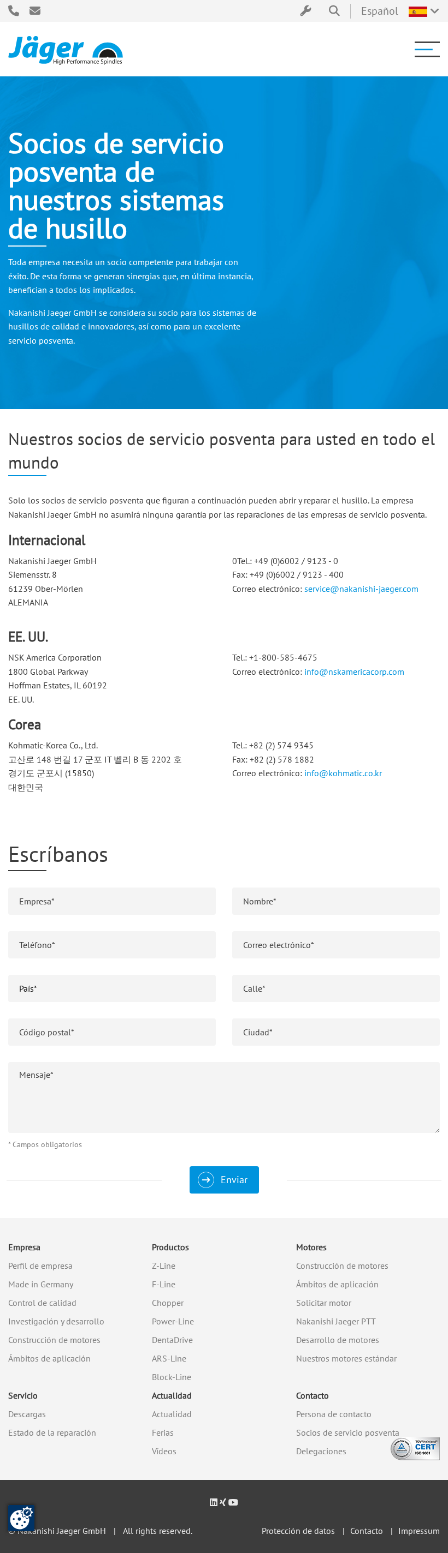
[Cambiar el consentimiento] (21, 1518)
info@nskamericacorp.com (354, 671)
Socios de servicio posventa (347, 1432)
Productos (170, 1247)
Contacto (312, 1395)
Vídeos (164, 1451)
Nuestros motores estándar (346, 1358)
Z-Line (163, 1265)
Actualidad (172, 1395)
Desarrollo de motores (337, 1339)
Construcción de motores (54, 1339)
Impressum (419, 1530)
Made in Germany (40, 1284)
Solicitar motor (323, 1302)
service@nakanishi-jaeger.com (361, 588)
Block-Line (171, 1376)
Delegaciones (321, 1451)
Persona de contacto (334, 1413)
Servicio (23, 1395)
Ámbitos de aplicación (49, 1358)
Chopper (168, 1302)
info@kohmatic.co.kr (343, 772)
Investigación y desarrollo (56, 1321)
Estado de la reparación (52, 1432)
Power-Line (173, 1321)
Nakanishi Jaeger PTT (336, 1321)
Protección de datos (298, 1530)
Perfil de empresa (40, 1265)
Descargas (27, 1413)
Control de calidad (42, 1302)
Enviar (234, 1179)
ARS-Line (169, 1358)
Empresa (24, 1247)
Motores (311, 1247)
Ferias (163, 1432)
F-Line (163, 1284)
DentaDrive (172, 1339)
